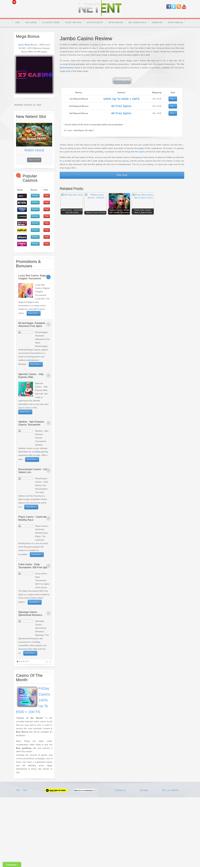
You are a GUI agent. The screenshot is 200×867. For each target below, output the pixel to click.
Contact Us (120, 790)
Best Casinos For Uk (137, 22)
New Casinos (31, 22)
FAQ (25, 790)
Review (35, 196)
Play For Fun (34, 160)
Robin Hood (34, 150)
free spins (140, 151)
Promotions (157, 22)
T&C (18, 790)
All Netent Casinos (51, 22)
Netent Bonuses (116, 22)
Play (172, 99)
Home (17, 22)
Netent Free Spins (73, 22)
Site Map (144, 790)
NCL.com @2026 (170, 790)
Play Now (122, 175)
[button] (72, 204)
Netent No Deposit (95, 22)
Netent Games (174, 22)
